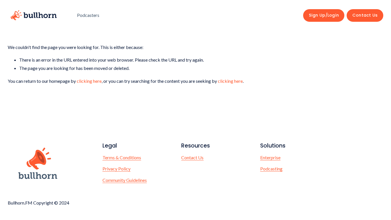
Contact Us (365, 15)
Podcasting (271, 168)
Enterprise (270, 157)
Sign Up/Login (324, 15)
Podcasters (88, 15)
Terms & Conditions (121, 157)
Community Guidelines (124, 180)
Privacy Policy (116, 168)
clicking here (89, 81)
